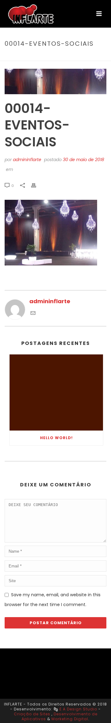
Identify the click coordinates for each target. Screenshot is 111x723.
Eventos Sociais (37, 56)
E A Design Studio (78, 709)
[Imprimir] (36, 185)
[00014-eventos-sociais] (55, 81)
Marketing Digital (69, 718)
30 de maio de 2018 (83, 160)
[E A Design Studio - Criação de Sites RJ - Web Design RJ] (55, 709)
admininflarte (27, 160)
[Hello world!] (56, 392)
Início (10, 56)
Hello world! (56, 437)
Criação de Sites (32, 714)
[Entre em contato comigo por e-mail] (33, 313)
